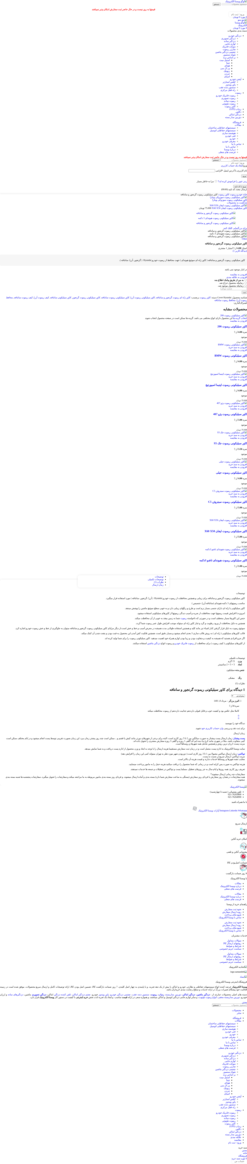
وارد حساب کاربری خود (212, 728)
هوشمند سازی (229, 133)
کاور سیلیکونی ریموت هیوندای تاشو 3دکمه (223, 560)
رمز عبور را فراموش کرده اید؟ (232, 181)
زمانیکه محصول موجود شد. (231, 286)
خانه (244, 194)
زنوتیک (227, 71)
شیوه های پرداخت (232, 914)
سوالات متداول (234, 940)
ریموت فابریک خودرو (226, 95)
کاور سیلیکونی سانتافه (60, 297)
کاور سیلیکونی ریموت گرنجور (86, 297)
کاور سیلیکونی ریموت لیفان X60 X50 (229, 208)
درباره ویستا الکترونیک (230, 886)
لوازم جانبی (230, 44)
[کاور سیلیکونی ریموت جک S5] (232, 432)
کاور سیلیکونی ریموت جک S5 (230, 443)
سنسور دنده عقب (227, 87)
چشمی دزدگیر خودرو (120, 994)
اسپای (227, 76)
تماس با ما (231, 147)
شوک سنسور (229, 55)
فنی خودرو (230, 136)
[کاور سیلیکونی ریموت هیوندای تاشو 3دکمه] (226, 549)
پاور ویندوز (231, 84)
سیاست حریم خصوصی (230, 949)
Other (244, 239)
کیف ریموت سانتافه (23, 297)
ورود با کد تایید (240, 186)
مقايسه (237, 1140)
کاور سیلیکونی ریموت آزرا (143, 297)
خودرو (233, 138)
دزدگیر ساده (230, 41)
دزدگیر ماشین (153, 643)
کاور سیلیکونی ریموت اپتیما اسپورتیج (226, 384)
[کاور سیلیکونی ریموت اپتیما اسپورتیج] (228, 374)
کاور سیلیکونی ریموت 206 (232, 326)
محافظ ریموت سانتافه (225, 300)
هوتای (227, 65)
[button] (237, 347)
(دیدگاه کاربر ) (240, 251)
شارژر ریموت (229, 49)
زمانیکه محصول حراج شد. (231, 283)
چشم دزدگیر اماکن (81, 994)
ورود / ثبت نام (234, 1142)
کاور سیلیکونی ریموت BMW (231, 355)
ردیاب (161, 994)
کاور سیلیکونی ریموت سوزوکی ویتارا (229, 200)
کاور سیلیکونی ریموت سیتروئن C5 (227, 501)
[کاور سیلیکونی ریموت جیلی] (233, 461)
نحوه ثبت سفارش (233, 909)
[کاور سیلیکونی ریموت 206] (233, 315)
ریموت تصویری (228, 98)
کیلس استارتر (229, 82)
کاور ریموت (230, 106)
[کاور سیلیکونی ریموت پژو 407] (232, 403)
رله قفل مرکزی (228, 90)
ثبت (244, 292)
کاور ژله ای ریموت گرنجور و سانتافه (173, 297)
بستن (244, 1002)
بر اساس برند (229, 57)
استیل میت (224, 60)
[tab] (159, 576)
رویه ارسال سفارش (231, 912)
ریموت (232, 194)
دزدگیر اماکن (189, 994)
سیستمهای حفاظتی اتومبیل (223, 130)
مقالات (238, 883)
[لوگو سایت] (236, 1)
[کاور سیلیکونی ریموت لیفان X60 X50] (228, 520)
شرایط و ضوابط (233, 946)
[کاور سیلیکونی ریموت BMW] (232, 344)
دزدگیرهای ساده (15, 994)
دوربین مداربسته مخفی (229, 997)
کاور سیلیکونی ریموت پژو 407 (230, 414)
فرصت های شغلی (227, 152)
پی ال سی (225, 68)
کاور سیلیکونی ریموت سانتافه (115, 297)
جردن (227, 74)
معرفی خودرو (229, 141)
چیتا (228, 63)
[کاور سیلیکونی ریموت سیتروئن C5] (229, 491)
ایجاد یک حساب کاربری (232, 165)
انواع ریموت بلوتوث (208, 997)
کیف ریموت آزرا (41, 297)
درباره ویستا (230, 149)
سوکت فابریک (229, 46)
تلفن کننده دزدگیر (62, 994)
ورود (244, 176)
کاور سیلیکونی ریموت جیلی (231, 472)
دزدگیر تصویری (228, 38)
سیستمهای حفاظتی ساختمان (222, 127)
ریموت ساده (230, 101)
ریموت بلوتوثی (229, 103)
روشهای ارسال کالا (232, 943)
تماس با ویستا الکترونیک (230, 917)
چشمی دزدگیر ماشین (225, 52)
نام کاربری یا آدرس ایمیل (231, 170)
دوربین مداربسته (173, 994)
